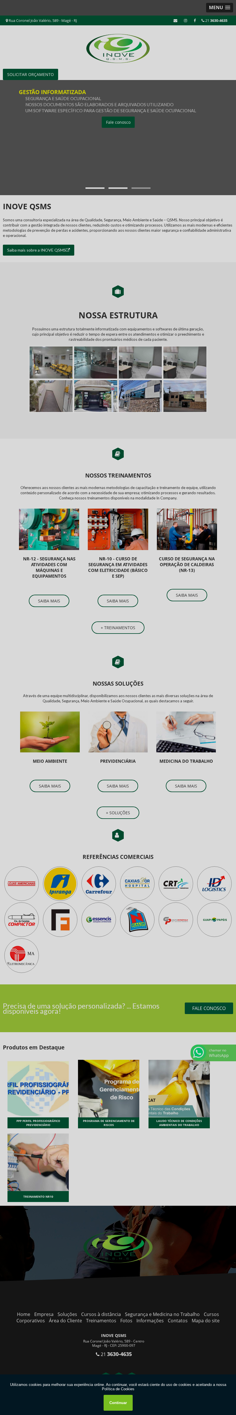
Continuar (118, 1403)
